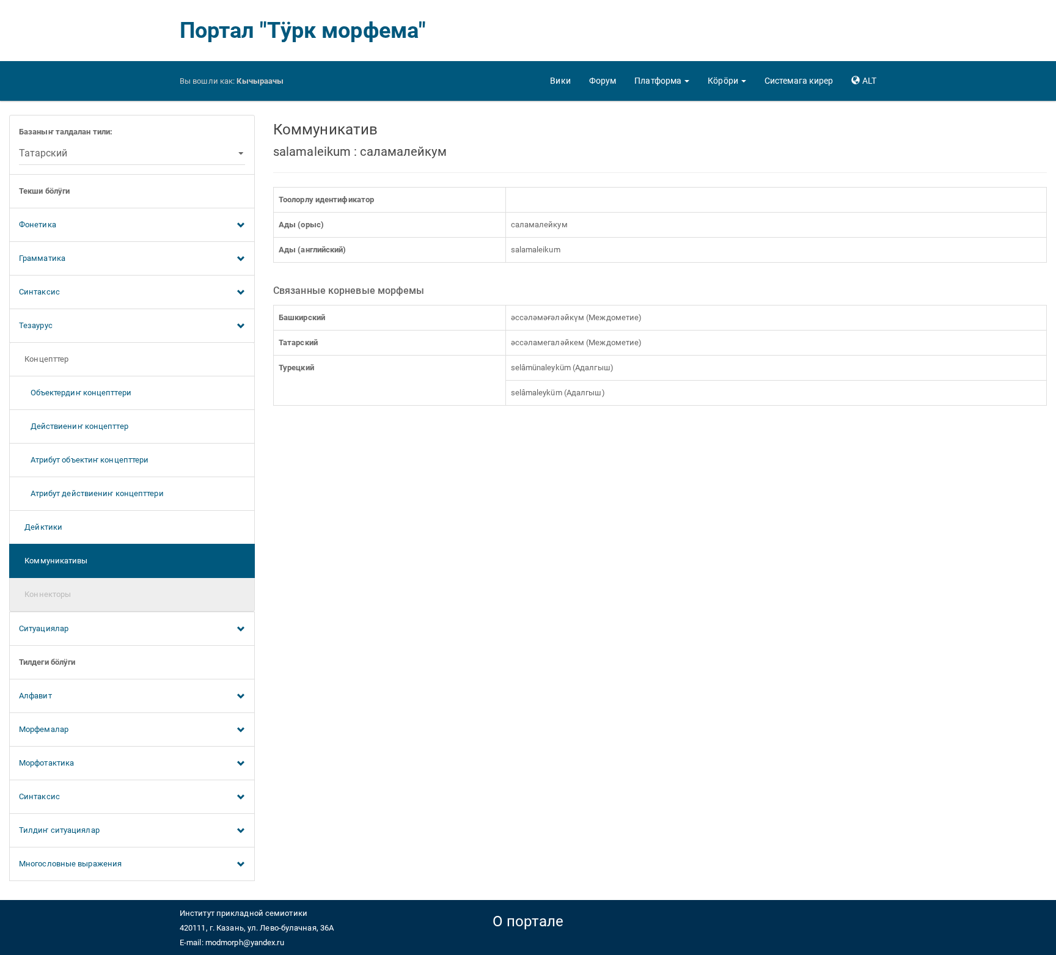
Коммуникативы (53, 560)
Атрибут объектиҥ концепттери (83, 459)
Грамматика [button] (42, 258)
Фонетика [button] (37, 224)
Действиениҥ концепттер (73, 426)
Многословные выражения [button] (70, 863)
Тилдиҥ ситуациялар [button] (59, 830)
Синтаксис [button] (39, 291)
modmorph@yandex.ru (244, 942)
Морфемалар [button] (43, 729)
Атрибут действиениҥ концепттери (91, 493)
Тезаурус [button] (36, 325)
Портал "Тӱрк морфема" (303, 30)
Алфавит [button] (35, 695)
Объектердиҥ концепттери (75, 392)
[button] (661, 80)
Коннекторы (45, 594)
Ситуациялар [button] (43, 628)
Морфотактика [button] (46, 762)
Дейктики (40, 527)
